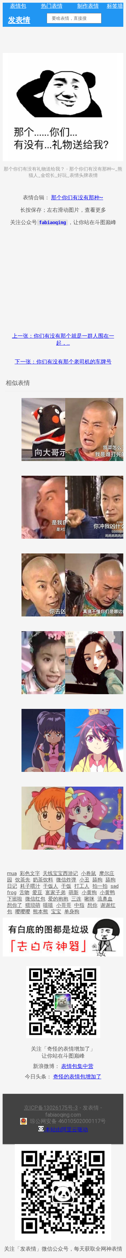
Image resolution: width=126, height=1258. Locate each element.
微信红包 (35, 899)
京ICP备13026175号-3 (51, 1108)
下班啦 (14, 899)
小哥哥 (63, 905)
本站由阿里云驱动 (66, 1129)
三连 (76, 899)
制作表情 (88, 6)
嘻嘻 (48, 905)
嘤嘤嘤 (22, 912)
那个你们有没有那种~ (77, 197)
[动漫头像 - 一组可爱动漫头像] (53, 770)
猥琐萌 (32, 905)
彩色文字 (30, 873)
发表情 (19, 19)
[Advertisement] (63, 278)
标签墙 (115, 6)
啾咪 (89, 899)
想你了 (14, 905)
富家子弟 (55, 892)
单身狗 (71, 912)
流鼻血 (105, 899)
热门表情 (51, 6)
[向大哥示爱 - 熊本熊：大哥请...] (53, 459)
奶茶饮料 (43, 880)
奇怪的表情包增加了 (77, 1076)
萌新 (74, 892)
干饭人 (50, 886)
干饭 (66, 886)
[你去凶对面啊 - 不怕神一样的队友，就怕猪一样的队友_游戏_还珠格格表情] (53, 614)
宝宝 (56, 912)
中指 (79, 905)
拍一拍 (100, 886)
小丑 (84, 880)
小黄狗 (89, 892)
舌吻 (24, 892)
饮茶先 (22, 880)
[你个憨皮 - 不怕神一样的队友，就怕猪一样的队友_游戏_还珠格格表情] (53, 692)
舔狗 (97, 880)
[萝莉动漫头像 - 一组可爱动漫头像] (53, 848)
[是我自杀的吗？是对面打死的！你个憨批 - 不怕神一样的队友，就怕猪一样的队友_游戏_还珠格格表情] (53, 537)
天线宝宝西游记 (60, 873)
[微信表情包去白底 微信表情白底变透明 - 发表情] (63, 960)
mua (12, 873)
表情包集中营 (77, 1066)
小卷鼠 (88, 873)
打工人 (81, 886)
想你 (92, 905)
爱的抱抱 (58, 899)
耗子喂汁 (30, 886)
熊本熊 (40, 912)
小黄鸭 (107, 892)
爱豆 (37, 892)
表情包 (18, 6)
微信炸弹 (66, 880)
